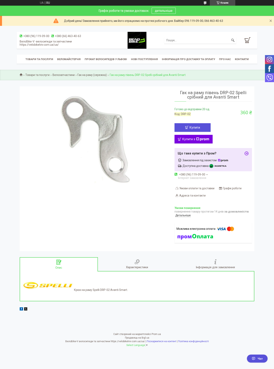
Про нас (225, 59)
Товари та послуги (39, 59)
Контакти (242, 59)
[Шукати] (233, 40)
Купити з (188, 139)
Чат (260, 358)
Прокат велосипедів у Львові (106, 59)
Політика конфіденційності (193, 341)
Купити (194, 127)
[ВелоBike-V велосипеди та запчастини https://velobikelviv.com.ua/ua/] (137, 40)
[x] (25, 309)
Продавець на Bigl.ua (137, 337)
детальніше (164, 11)
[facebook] (21, 309)
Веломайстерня (69, 59)
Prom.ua (156, 334)
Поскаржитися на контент (161, 341)
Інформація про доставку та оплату (188, 59)
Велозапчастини (64, 75)
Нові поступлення (144, 59)
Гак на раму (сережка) (92, 75)
